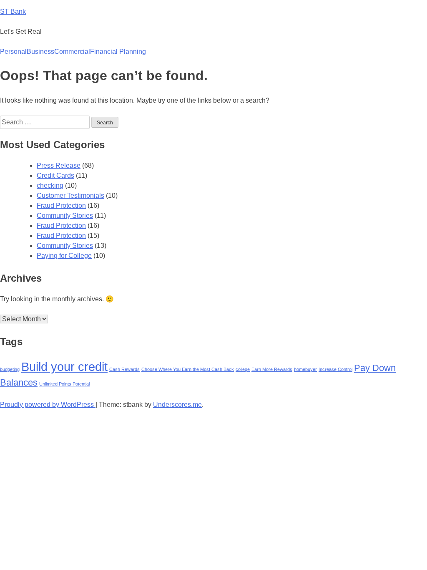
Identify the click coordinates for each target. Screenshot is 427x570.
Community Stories (65, 215)
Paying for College (64, 255)
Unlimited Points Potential (64, 383)
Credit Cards (55, 175)
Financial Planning (118, 51)
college (243, 369)
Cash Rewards (124, 369)
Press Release (58, 165)
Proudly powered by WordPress (47, 404)
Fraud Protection (61, 205)
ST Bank (13, 11)
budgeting (10, 369)
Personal (13, 51)
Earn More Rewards (271, 369)
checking (50, 185)
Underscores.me (177, 404)
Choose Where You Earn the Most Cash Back (187, 369)
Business (40, 51)
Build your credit (64, 366)
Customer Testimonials (70, 195)
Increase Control (335, 369)
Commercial (72, 51)
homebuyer (305, 369)
